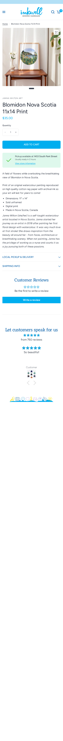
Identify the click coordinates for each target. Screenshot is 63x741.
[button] (29, 383)
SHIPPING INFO (11, 266)
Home (5, 24)
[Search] (53, 12)
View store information (25, 163)
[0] (58, 12)
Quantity (6, 125)
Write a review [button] (31, 299)
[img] (31, 335)
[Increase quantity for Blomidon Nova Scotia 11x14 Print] (15, 132)
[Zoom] (56, 32)
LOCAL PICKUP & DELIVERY (18, 257)
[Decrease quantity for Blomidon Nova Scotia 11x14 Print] (5, 132)
